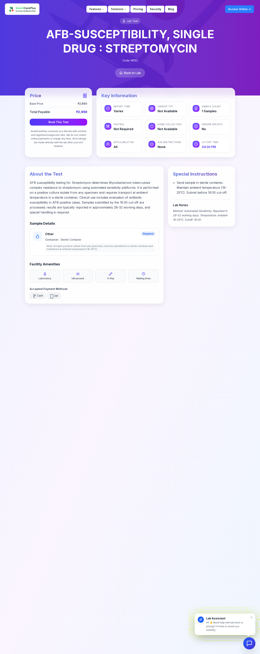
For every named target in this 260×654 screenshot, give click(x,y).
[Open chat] (249, 643)
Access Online (239, 9)
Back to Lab (132, 73)
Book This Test (59, 122)
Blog (171, 9)
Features (95, 9)
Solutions (117, 9)
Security (155, 9)
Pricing (138, 9)
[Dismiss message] (251, 617)
